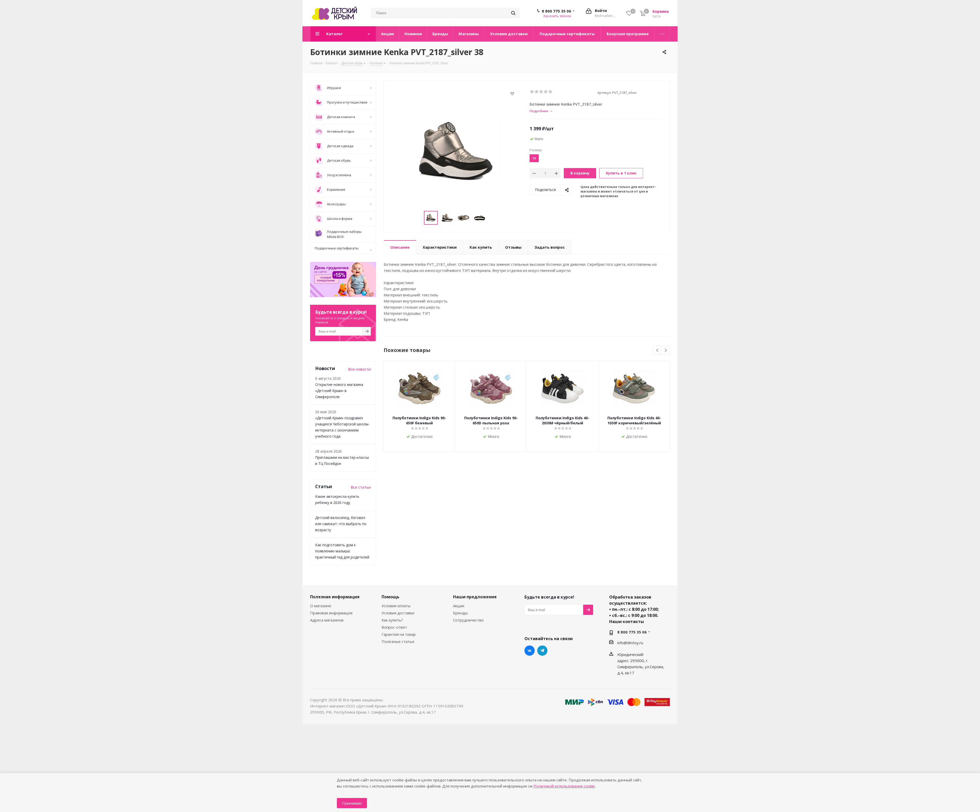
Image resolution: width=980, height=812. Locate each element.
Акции (458, 605)
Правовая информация (331, 612)
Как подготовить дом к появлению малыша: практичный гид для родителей (342, 551)
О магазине (320, 605)
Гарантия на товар (399, 634)
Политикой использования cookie (564, 786)
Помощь (390, 597)
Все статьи (361, 487)
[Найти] (513, 13)
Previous (657, 350)
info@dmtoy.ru (630, 642)
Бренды (460, 612)
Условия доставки (398, 612)
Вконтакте (529, 650)
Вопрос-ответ (394, 627)
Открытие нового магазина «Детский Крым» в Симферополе (339, 390)
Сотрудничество (468, 620)
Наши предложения (475, 597)
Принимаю (352, 803)
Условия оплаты (396, 605)
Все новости (359, 369)
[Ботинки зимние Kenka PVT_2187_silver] (455, 151)
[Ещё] (662, 34)
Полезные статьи (398, 641)
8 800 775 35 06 (556, 11)
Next (666, 350)
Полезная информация (335, 597)
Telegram (542, 650)
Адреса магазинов (327, 620)
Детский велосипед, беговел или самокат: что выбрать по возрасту (340, 523)
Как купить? (392, 620)
